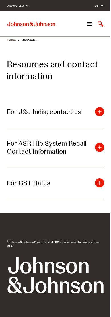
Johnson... (29, 40)
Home (11, 40)
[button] (55, 111)
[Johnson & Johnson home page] (31, 24)
